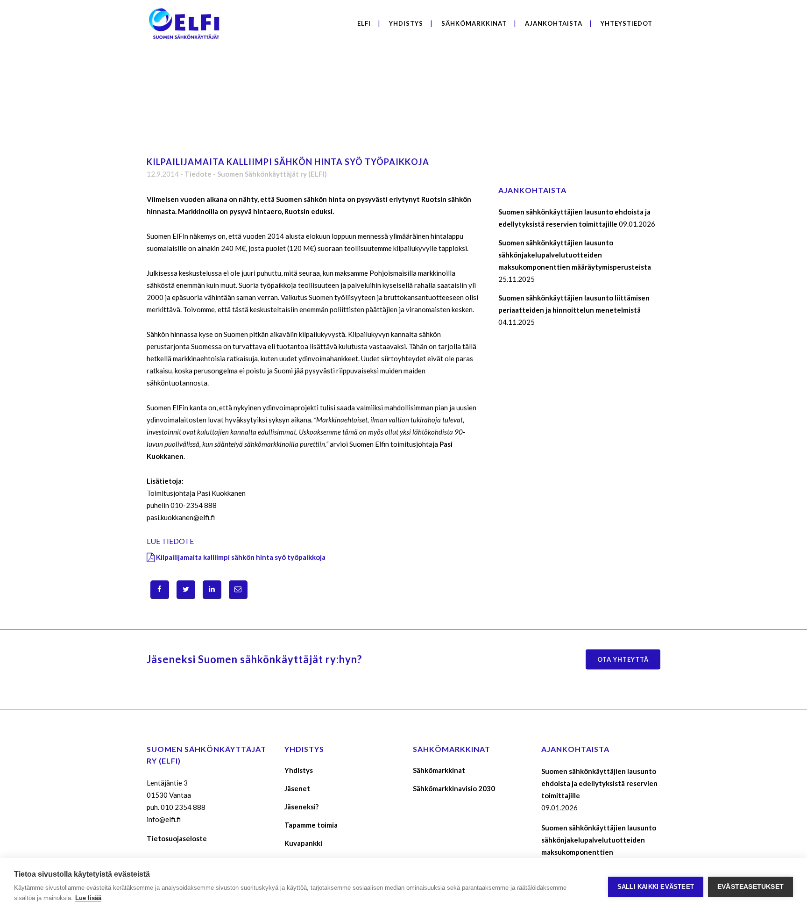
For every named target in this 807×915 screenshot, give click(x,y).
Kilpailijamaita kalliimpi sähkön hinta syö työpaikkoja (241, 557)
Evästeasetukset (750, 886)
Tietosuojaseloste (177, 838)
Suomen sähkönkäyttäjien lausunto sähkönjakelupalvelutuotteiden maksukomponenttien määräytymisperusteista (574, 254)
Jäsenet (297, 788)
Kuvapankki (303, 843)
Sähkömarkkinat (439, 770)
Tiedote (198, 174)
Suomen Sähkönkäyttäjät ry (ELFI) (272, 174)
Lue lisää (88, 897)
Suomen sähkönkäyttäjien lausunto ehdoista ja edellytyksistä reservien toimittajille (599, 783)
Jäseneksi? (301, 806)
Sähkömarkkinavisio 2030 (454, 788)
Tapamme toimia (311, 825)
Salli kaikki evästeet (655, 886)
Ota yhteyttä (623, 659)
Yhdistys (298, 770)
